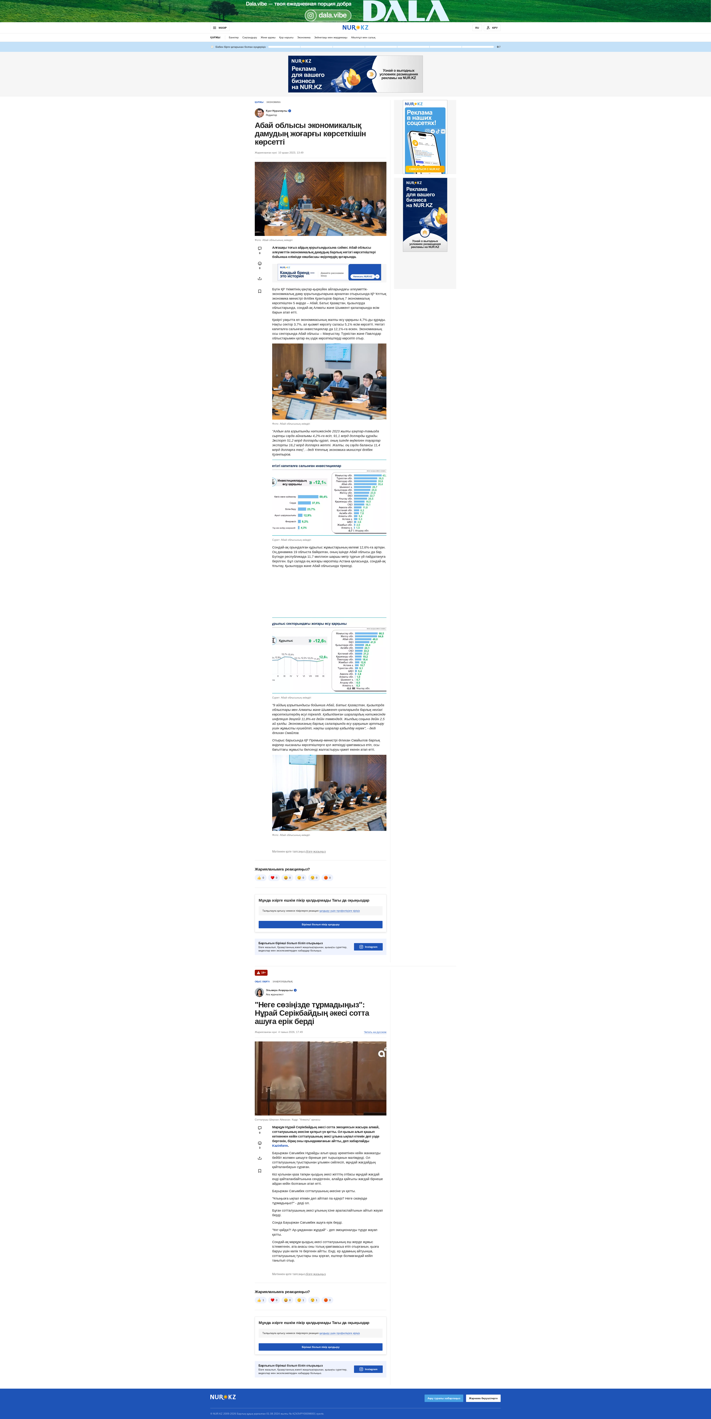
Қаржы (215, 37)
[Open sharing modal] (260, 278)
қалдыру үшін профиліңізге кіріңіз (339, 910)
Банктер (234, 37)
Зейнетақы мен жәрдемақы (330, 37)
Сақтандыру (249, 37)
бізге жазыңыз (316, 851)
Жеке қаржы (268, 37)
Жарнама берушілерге (483, 1398)
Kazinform (280, 1146)
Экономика (304, 37)
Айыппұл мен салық (363, 37)
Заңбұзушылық (283, 981)
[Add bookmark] (260, 291)
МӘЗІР (223, 27)
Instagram (371, 946)
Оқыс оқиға (262, 981)
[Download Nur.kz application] (355, 11)
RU (477, 27)
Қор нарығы (286, 37)
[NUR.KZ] (355, 28)
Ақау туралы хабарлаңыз (444, 1398)
